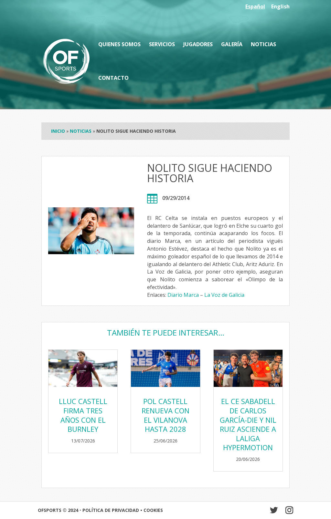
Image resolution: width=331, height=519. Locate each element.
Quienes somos (119, 45)
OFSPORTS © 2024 (58, 510)
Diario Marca (183, 294)
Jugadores (198, 45)
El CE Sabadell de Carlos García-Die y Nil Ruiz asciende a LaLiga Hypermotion (248, 424)
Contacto (113, 78)
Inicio (58, 131)
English (280, 7)
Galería (231, 45)
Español (255, 7)
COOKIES (153, 510)
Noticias (263, 45)
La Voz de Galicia (224, 294)
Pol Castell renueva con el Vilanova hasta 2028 (165, 415)
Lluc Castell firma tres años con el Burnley (83, 415)
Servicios (162, 45)
